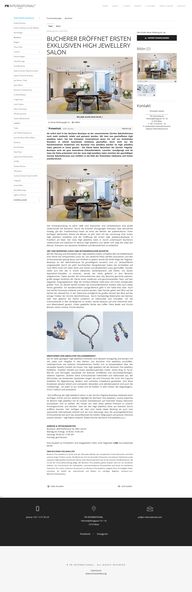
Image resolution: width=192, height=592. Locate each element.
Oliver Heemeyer (20, 109)
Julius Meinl (18, 85)
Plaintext (125, 128)
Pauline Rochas (20, 166)
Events (138, 6)
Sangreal (17, 180)
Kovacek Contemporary (23, 90)
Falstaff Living (19, 61)
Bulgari (16, 42)
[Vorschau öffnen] (90, 85)
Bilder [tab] (58, 26)
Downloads (20, 200)
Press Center (166, 6)
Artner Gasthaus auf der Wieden (26, 28)
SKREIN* (17, 123)
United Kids (18, 185)
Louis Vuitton (19, 104)
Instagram (102, 533)
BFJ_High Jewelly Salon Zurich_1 (90, 117)
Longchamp (18, 99)
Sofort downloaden (158, 38)
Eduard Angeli (19, 56)
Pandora (17, 142)
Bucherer (17, 37)
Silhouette (18, 171)
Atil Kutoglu (18, 32)
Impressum (96, 570)
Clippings (150, 6)
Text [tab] (50, 26)
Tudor (16, 128)
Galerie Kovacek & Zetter (23, 75)
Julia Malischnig (20, 190)
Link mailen (126, 486)
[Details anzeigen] (175, 81)
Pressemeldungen (24, 18)
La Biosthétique (20, 94)
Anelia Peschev (20, 23)
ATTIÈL (16, 161)
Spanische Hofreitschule (23, 157)
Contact (181, 6)
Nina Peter (18, 152)
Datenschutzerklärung (96, 573)
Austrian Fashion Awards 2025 (26, 176)
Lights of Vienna (20, 195)
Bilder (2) (143, 48)
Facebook (85, 533)
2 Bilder (77, 122)
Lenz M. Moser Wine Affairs (24, 137)
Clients (126, 6)
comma (17, 52)
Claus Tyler (18, 47)
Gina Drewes (19, 147)
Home (105, 6)
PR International (20, 114)
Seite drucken (57, 486)
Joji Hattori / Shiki (20, 80)
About (115, 6)
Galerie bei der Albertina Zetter (26, 71)
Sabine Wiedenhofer (22, 118)
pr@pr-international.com (150, 517)
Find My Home (19, 66)
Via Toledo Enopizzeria (22, 133)
